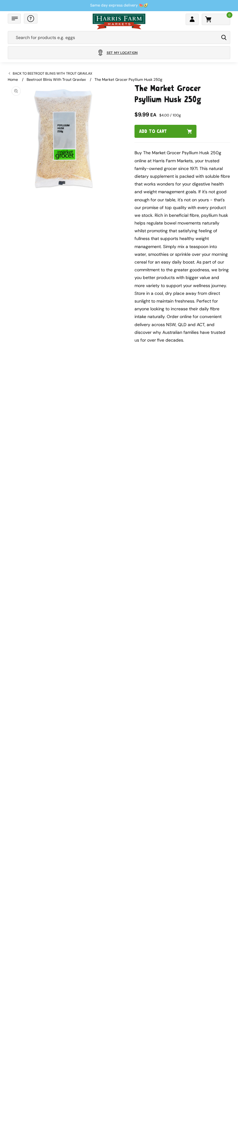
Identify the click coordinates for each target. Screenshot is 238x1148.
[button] (14, 19)
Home (13, 79)
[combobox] (113, 37)
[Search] (224, 37)
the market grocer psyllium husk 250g (128, 79)
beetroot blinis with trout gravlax (56, 79)
